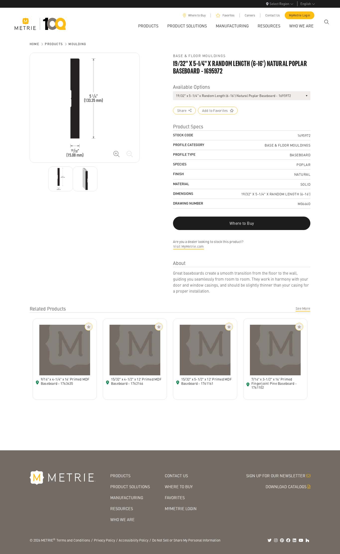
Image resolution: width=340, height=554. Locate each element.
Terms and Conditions (73, 540)
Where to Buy (197, 15)
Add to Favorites (215, 110)
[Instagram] (276, 540)
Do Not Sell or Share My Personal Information (186, 540)
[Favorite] (89, 327)
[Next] (60, 178)
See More (303, 308)
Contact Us (272, 15)
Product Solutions (130, 486)
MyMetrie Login (299, 15)
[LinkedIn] (294, 540)
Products (54, 44)
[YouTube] (301, 540)
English (305, 3)
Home (34, 44)
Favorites (228, 15)
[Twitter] (270, 540)
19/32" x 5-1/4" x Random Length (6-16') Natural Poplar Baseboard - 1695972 (233, 95)
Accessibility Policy (133, 540)
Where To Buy (179, 486)
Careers (250, 15)
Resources (121, 508)
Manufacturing (126, 497)
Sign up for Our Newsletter (275, 475)
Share (181, 110)
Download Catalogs (286, 486)
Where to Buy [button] (241, 223)
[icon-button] (116, 154)
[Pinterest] (282, 540)
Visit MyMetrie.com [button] (188, 246)
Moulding (77, 44)
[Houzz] (307, 540)
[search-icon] (327, 22)
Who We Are (122, 519)
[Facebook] (288, 540)
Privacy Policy (104, 540)
